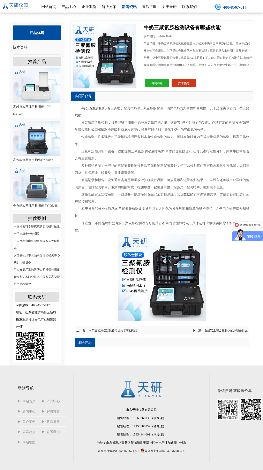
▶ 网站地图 (26, 442)
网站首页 (48, 7)
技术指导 (184, 83)
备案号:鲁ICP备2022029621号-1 (119, 451)
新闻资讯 (129, 7)
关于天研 (169, 7)
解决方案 (109, 7)
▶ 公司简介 (26, 432)
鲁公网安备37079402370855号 (165, 451)
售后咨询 (149, 7)
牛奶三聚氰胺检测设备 (95, 108)
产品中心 (68, 7)
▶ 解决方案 (51, 411)
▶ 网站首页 (26, 401)
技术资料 (20, 47)
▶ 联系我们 (51, 432)
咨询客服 (157, 83)
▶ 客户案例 (26, 421)
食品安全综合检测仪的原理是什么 (226, 330)
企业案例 (89, 7)
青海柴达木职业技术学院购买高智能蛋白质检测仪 (37, 280)
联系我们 (189, 7)
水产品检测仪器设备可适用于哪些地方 (113, 330)
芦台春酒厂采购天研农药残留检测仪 (37, 269)
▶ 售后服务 (51, 421)
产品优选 (37, 33)
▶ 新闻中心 (26, 411)
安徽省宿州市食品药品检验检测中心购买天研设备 (37, 259)
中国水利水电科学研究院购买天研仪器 (37, 244)
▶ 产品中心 (51, 401)
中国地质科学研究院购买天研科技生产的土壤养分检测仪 (37, 230)
